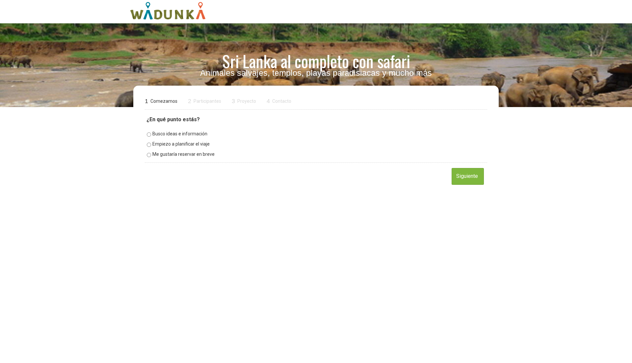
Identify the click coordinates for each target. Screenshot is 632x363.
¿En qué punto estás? (173, 119)
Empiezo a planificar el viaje (181, 144)
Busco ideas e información (179, 133)
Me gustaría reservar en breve (183, 154)
